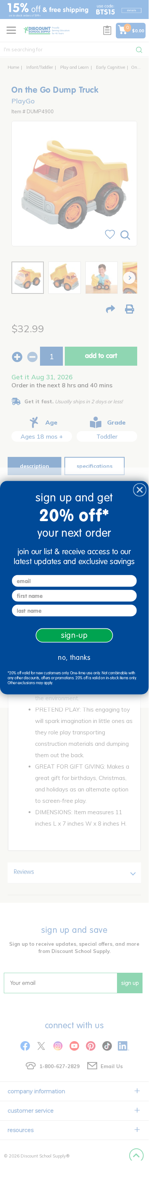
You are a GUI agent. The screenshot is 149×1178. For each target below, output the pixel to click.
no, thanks (74, 657)
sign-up (74, 635)
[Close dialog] (140, 490)
